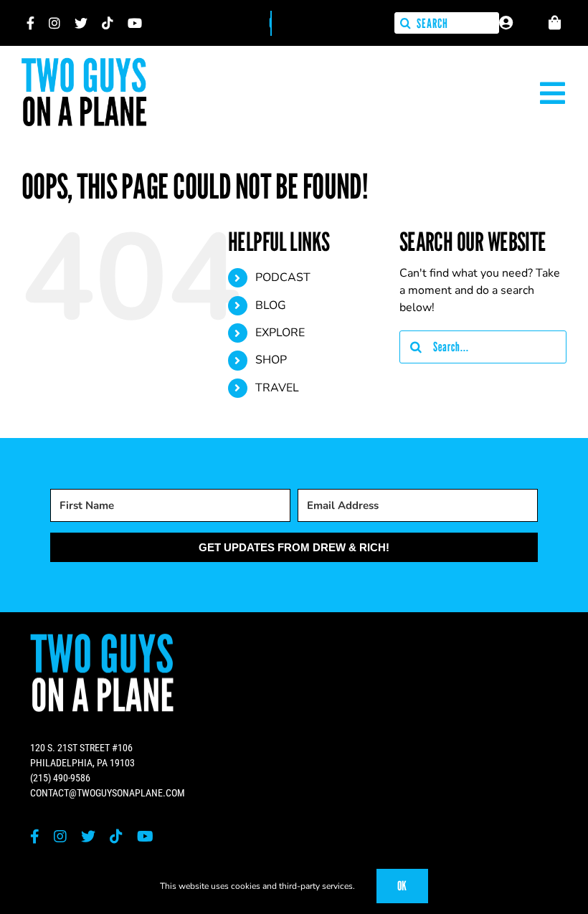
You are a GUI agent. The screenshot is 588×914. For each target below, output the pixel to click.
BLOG (270, 305)
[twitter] (81, 22)
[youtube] (135, 22)
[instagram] (54, 22)
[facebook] (30, 22)
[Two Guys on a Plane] (84, 63)
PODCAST (282, 277)
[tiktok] (107, 22)
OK (402, 885)
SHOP (271, 360)
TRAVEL (277, 388)
